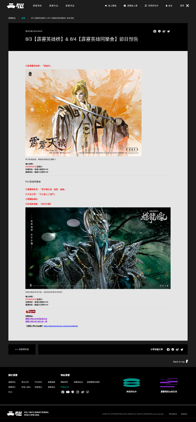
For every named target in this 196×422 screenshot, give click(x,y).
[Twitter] (168, 31)
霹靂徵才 (12, 387)
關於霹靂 (12, 375)
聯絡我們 (64, 382)
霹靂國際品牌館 (93, 382)
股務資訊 (51, 387)
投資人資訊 (26, 387)
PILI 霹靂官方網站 (15, 5)
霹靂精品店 (78, 382)
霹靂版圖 (51, 382)
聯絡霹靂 (65, 375)
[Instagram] (77, 392)
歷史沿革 (25, 382)
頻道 (23, 18)
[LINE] (159, 31)
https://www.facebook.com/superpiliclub (61, 326)
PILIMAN (38, 382)
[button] (169, 6)
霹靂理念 (12, 382)
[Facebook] (155, 31)
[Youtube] (68, 392)
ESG (10, 392)
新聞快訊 (12, 18)
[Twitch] (87, 392)
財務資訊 (38, 387)
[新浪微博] (164, 31)
